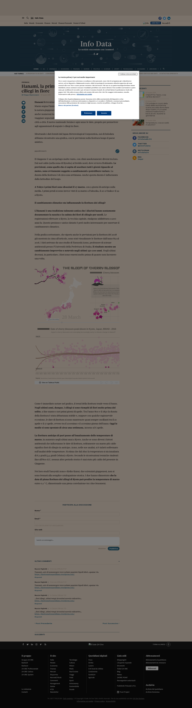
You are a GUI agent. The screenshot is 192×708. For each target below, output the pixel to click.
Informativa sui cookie (84, 94)
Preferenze (88, 113)
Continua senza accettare (128, 74)
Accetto (104, 113)
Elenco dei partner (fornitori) (68, 105)
